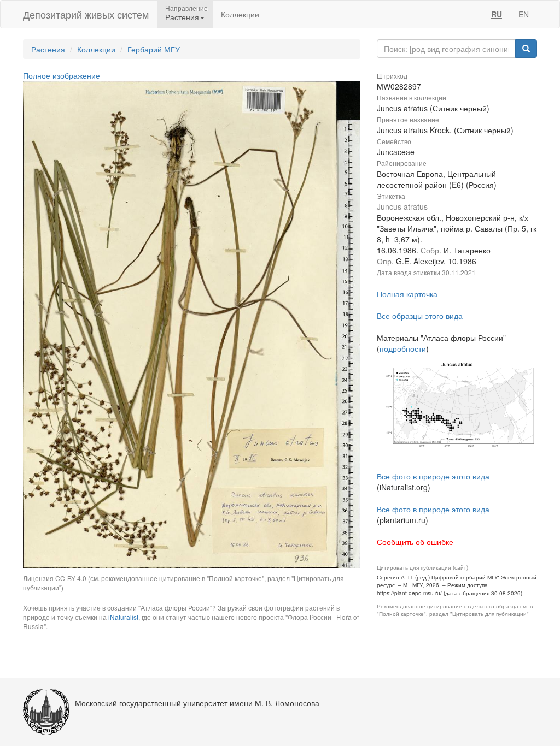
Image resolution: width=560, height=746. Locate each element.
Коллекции (240, 14)
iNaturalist (123, 616)
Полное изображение (61, 75)
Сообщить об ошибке (415, 541)
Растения (48, 49)
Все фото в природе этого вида (433, 476)
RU (496, 14)
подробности (403, 348)
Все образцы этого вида (420, 315)
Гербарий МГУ (153, 49)
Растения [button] (182, 16)
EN (523, 14)
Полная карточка (407, 293)
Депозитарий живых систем (86, 14)
